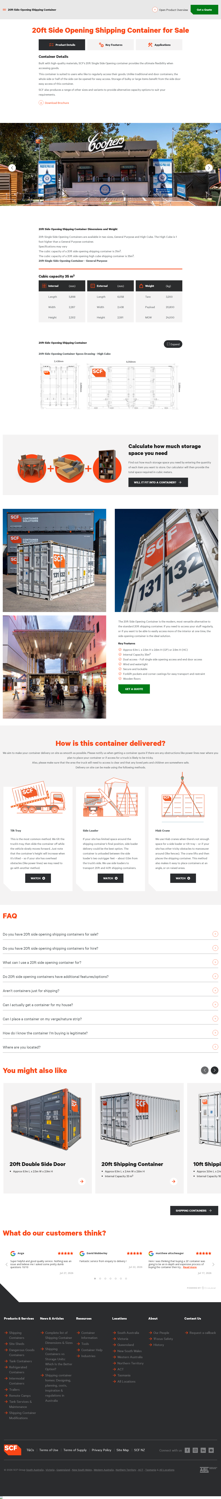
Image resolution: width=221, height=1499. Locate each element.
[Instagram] (195, 1450)
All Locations (126, 1381)
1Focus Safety (163, 1338)
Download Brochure (57, 103)
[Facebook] (187, 1450)
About (153, 1318)
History (158, 1344)
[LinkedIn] (203, 1450)
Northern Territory (130, 1363)
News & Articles (52, 1318)
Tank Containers (20, 1361)
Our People (161, 1332)
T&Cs (30, 1450)
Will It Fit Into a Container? (155, 482)
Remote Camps (20, 1395)
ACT (120, 1369)
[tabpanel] (110, 79)
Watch (36, 878)
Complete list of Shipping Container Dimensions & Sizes (59, 1337)
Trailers (14, 1389)
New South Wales (129, 1351)
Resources (84, 1318)
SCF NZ (139, 1450)
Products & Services (19, 1318)
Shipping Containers (191, 1210)
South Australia (128, 1332)
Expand (175, 344)
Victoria (122, 1338)
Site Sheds (16, 1343)
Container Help (92, 1350)
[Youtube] (211, 1450)
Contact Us (192, 1318)
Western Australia (129, 1357)
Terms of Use (48, 1450)
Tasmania (123, 1375)
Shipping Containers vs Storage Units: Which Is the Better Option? (58, 1359)
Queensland (125, 1344)
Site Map (123, 1450)
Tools (85, 1343)
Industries (88, 1356)
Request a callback (203, 1332)
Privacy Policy (101, 1450)
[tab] (62, 44)
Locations (119, 1318)
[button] (209, 168)
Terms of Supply (75, 1450)
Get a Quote (204, 10)
